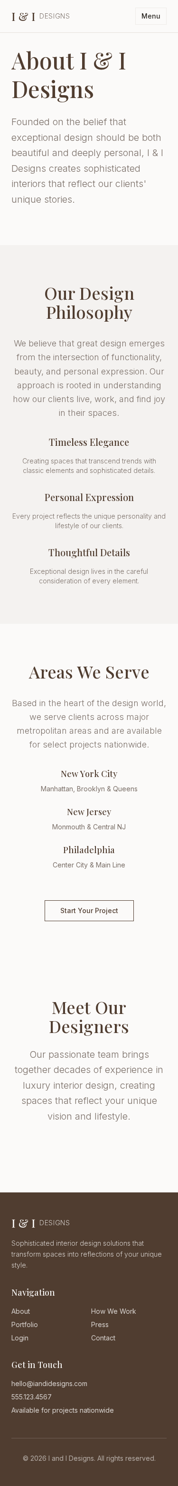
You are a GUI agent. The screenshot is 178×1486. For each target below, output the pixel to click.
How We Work (113, 1311)
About (20, 1311)
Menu (150, 16)
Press (100, 1324)
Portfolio (24, 1324)
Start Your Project (89, 910)
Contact (103, 1338)
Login (19, 1338)
